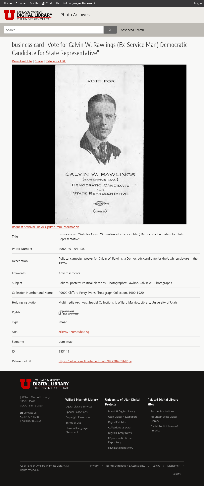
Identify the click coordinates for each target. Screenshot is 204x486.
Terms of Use (73, 422)
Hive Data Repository (120, 447)
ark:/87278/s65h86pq (74, 332)
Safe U (156, 465)
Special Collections (76, 412)
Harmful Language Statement (75, 3)
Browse (21, 3)
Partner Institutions (162, 411)
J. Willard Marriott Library (35, 397)
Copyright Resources (78, 417)
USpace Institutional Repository (120, 440)
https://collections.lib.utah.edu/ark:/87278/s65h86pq (95, 361)
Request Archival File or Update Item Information (45, 227)
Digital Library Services (79, 406)
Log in (198, 3)
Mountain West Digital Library (164, 419)
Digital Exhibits (117, 422)
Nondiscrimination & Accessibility (125, 465)
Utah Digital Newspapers (122, 416)
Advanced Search (132, 30)
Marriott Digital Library (121, 411)
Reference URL (56, 61)
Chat (48, 3)
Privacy (94, 465)
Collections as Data (119, 427)
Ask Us (33, 3)
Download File (22, 61)
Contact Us (29, 412)
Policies (176, 474)
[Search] (110, 30)
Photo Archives (75, 14)
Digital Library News (120, 433)
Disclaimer (173, 465)
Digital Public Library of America (164, 428)
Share (39, 61)
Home (8, 3)
